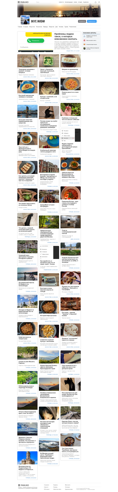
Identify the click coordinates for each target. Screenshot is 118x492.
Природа (45, 26)
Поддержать (82, 21)
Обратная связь (57, 489)
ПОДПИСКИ (85, 2)
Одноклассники (69, 489)
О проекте (46, 485)
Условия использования (91, 489)
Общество (51, 26)
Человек (61, 26)
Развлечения (72, 26)
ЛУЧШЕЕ (80, 2)
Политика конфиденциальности (81, 489)
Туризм (66, 26)
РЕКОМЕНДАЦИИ (69, 2)
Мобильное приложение (82, 485)
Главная (20, 26)
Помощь (55, 487)
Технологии (39, 26)
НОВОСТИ (61, 2)
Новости (46, 487)
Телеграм (67, 487)
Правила (55, 485)
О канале (25, 26)
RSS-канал (46, 489)
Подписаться (91, 21)
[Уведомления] (95, 2)
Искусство (32, 26)
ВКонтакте (67, 485)
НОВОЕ (75, 2)
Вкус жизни (38, 21)
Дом (56, 26)
